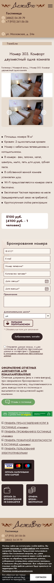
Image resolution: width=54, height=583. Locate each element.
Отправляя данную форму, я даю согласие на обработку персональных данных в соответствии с (23, 351)
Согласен (41, 577)
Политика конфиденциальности (17, 571)
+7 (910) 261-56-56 (17, 21)
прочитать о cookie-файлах (22, 548)
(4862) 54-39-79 (15, 18)
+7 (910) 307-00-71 (17, 30)
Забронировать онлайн (27, 336)
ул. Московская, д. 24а (20, 34)
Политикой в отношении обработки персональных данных (23, 353)
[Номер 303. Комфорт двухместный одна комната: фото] (27, 85)
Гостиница (6, 67)
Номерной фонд (20, 67)
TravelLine (12, 43)
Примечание (10, 294)
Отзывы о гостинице (21, 402)
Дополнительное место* (17, 312)
